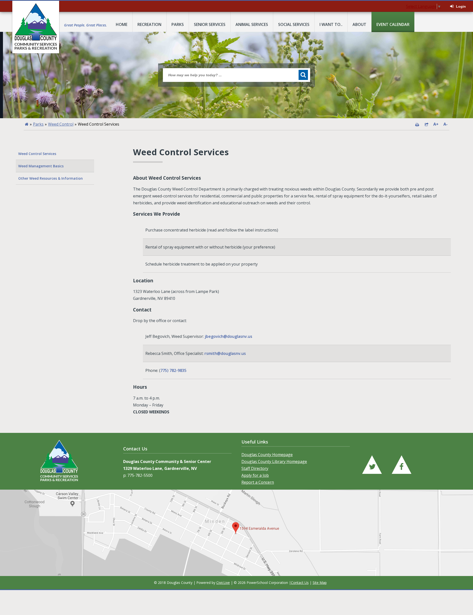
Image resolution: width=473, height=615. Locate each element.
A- (445, 124)
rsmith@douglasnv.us (225, 353)
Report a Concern (257, 482)
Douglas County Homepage (267, 454)
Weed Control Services (37, 153)
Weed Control (60, 124)
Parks (38, 124)
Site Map (320, 582)
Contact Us (300, 582)
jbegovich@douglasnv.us (228, 336)
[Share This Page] (426, 124)
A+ (436, 124)
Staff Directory (254, 468)
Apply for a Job (255, 475)
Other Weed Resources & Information (50, 178)
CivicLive (223, 582)
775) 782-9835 (173, 370)
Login (461, 6)
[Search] (303, 75)
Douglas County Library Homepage (274, 461)
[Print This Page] (417, 124)
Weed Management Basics (41, 166)
